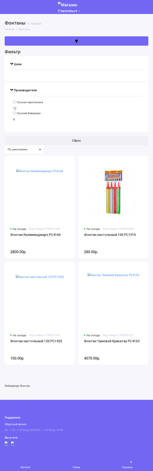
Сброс (76, 140)
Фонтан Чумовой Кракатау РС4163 (112, 341)
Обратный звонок (16, 424)
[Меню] (7, 7)
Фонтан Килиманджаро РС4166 (35, 235)
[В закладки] (69, 160)
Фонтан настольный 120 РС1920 (36, 341)
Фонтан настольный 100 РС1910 (110, 235)
